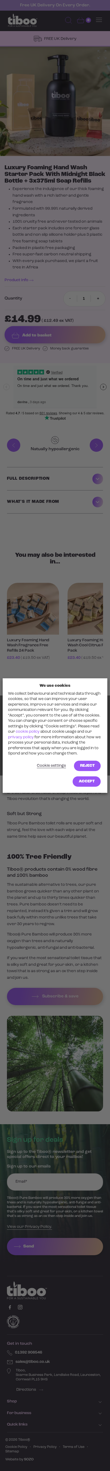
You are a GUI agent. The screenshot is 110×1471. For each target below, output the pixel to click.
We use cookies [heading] (55, 686)
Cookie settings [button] (51, 766)
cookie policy (28, 732)
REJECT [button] (87, 766)
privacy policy (21, 737)
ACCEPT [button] (87, 781)
